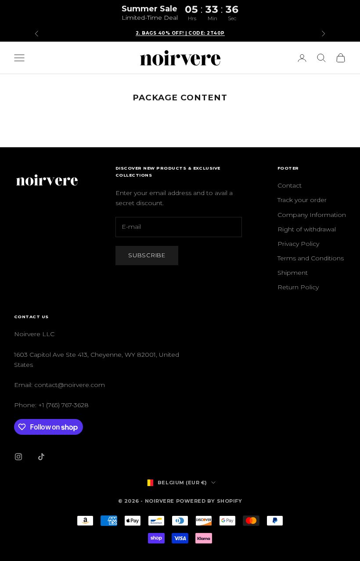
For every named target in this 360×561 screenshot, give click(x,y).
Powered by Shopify (209, 501)
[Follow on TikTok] (41, 456)
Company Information (311, 215)
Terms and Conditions (310, 258)
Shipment (292, 273)
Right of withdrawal (306, 229)
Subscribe (147, 255)
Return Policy (298, 287)
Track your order (302, 200)
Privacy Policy (298, 244)
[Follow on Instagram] (18, 456)
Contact (289, 185)
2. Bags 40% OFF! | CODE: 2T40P (180, 33)
